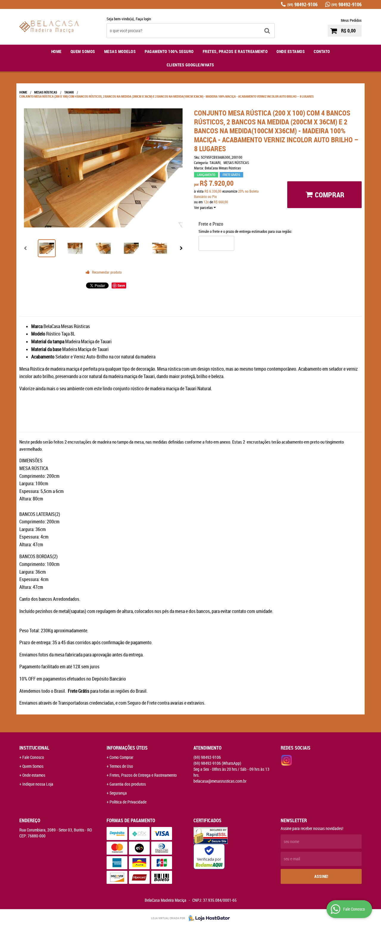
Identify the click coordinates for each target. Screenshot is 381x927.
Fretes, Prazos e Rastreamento (235, 51)
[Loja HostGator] (207, 918)
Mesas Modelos (120, 51)
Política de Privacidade (128, 802)
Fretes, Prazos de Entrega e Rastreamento (143, 775)
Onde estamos (33, 775)
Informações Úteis (127, 748)
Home (56, 51)
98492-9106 (302, 4)
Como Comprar (121, 757)
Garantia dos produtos (128, 784)
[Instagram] (287, 760)
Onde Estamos (291, 51)
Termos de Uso (121, 766)
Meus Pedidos (351, 20)
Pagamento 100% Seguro (169, 51)
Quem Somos (83, 51)
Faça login (143, 18)
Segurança (118, 793)
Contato (322, 51)
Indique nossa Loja (37, 784)
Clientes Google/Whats (190, 65)
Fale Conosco (33, 757)
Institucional (34, 748)
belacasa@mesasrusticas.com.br (219, 781)
